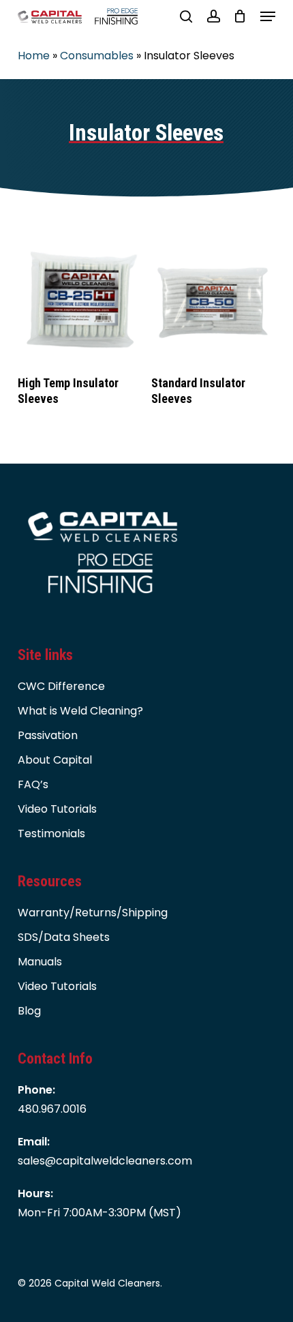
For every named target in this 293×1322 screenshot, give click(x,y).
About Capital (55, 760)
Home (34, 55)
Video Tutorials (57, 809)
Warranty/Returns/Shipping (93, 912)
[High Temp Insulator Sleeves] (79, 300)
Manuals (40, 962)
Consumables (97, 55)
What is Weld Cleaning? (80, 711)
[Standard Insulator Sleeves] (213, 300)
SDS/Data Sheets (64, 937)
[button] (267, 16)
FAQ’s (33, 784)
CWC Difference (61, 686)
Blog (29, 1011)
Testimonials (51, 833)
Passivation (48, 735)
